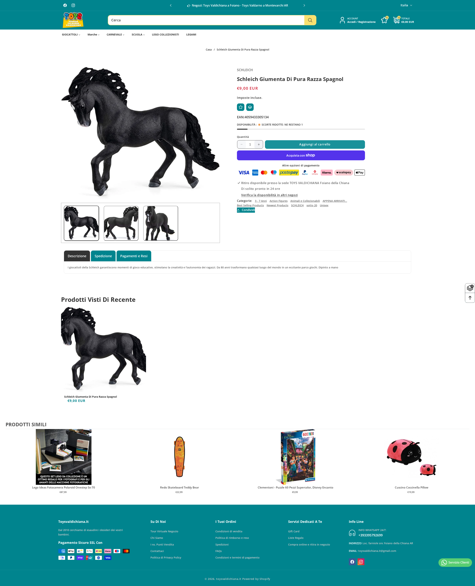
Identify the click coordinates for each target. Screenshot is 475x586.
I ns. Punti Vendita (162, 544)
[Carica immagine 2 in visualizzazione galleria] (121, 223)
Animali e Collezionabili (305, 201)
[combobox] (212, 20)
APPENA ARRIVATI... (335, 201)
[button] (304, 5)
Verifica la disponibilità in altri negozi (269, 195)
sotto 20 (312, 205)
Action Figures (279, 201)
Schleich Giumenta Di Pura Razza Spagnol (90, 396)
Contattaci (157, 551)
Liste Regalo (296, 538)
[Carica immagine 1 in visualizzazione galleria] (81, 223)
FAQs (218, 551)
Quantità (243, 137)
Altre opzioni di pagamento (301, 165)
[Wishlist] (240, 107)
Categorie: (244, 201)
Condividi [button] (248, 210)
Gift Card (293, 531)
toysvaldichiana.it (228, 579)
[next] (465, 465)
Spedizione (103, 256)
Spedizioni (222, 544)
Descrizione (77, 256)
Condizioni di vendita (228, 531)
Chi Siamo (156, 538)
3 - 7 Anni (261, 201)
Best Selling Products (250, 205)
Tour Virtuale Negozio (164, 531)
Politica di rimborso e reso (232, 538)
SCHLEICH (297, 205)
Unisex (324, 205)
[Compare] (250, 107)
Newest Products (277, 205)
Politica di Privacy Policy (165, 557)
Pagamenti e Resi (134, 256)
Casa (209, 49)
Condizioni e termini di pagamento (237, 557)
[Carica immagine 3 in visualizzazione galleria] (160, 223)
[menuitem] (71, 35)
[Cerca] (310, 20)
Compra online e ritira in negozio (309, 544)
